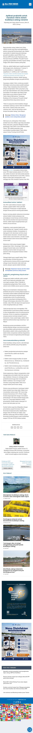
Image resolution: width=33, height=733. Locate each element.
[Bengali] (22, 704)
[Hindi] (4, 710)
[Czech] (17, 706)
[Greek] (19, 708)
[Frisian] (9, 708)
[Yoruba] (17, 720)
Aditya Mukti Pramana (18, 22)
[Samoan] (11, 716)
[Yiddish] (14, 720)
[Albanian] (4, 704)
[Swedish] (14, 718)
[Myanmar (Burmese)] (17, 714)
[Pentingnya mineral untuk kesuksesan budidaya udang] (16, 509)
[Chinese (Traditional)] (9, 706)
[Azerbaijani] (14, 704)
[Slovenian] (1, 718)
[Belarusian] (19, 704)
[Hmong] (6, 710)
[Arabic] (9, 704)
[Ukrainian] (30, 718)
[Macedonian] (27, 712)
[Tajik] (17, 718)
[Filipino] (1, 708)
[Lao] (14, 712)
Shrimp (18, 24)
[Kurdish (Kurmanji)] (9, 712)
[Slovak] (30, 716)
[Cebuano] (1, 706)
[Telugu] (22, 718)
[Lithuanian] (22, 712)
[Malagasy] (30, 712)
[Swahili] (11, 718)
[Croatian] (14, 706)
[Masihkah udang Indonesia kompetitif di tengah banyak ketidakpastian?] (16, 558)
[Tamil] (19, 718)
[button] (29, 729)
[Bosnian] (24, 704)
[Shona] (22, 716)
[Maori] (9, 714)
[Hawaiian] (30, 708)
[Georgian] (14, 708)
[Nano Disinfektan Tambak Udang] (16, 168)
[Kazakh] (1, 712)
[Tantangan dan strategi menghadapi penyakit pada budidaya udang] (16, 533)
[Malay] (1, 714)
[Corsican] (11, 706)
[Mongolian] (14, 714)
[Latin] (17, 712)
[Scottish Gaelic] (14, 716)
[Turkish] (27, 718)
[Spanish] (6, 718)
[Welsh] (9, 720)
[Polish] (30, 714)
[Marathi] (11, 714)
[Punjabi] (4, 716)
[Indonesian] (17, 710)
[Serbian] (17, 716)
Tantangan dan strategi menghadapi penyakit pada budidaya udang (13, 544)
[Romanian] (6, 716)
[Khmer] (4, 712)
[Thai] (24, 718)
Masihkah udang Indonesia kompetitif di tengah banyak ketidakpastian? (13, 570)
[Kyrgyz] (11, 712)
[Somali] (4, 718)
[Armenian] (11, 704)
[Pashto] (24, 714)
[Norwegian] (22, 714)
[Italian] (22, 710)
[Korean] (6, 712)
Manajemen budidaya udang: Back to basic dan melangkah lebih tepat (16, 495)
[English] (24, 706)
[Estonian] (30, 706)
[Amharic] (6, 704)
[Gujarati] (22, 708)
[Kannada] (30, 710)
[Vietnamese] (6, 720)
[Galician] (11, 708)
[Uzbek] (4, 720)
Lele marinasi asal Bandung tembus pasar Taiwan (16, 692)
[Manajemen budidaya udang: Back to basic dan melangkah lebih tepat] (16, 484)
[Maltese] (6, 714)
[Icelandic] (11, 710)
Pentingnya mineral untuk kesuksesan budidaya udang (13, 520)
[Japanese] (24, 710)
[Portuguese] (1, 716)
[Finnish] (4, 708)
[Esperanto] (27, 706)
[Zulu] (19, 720)
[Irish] (19, 710)
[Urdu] (1, 720)
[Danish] (19, 706)
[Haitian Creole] (24, 708)
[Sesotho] (19, 716)
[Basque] (17, 704)
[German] (17, 708)
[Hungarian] (9, 710)
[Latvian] (19, 712)
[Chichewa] (4, 706)
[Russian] (9, 716)
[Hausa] (27, 708)
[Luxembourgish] (24, 712)
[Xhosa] (11, 720)
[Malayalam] (4, 714)
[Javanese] (27, 710)
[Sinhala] (27, 716)
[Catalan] (30, 704)
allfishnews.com (22, 699)
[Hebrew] (1, 710)
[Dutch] (22, 706)
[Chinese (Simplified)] (6, 706)
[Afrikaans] (1, 704)
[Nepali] (19, 714)
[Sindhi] (24, 716)
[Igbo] (14, 710)
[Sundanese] (9, 718)
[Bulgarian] (27, 704)
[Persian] (27, 714)
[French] (6, 708)
